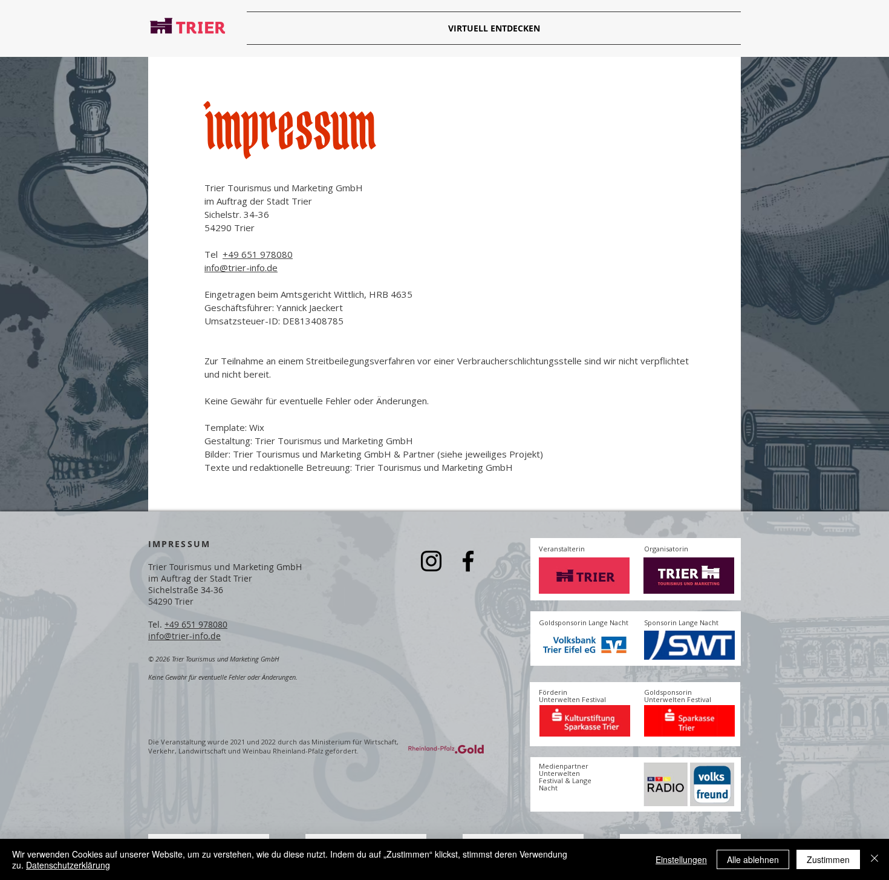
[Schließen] (874, 859)
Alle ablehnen (753, 859)
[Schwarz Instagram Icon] (431, 561)
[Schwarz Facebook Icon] (468, 561)
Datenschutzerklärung (68, 865)
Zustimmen (828, 859)
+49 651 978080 (258, 254)
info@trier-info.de (241, 267)
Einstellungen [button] (681, 859)
